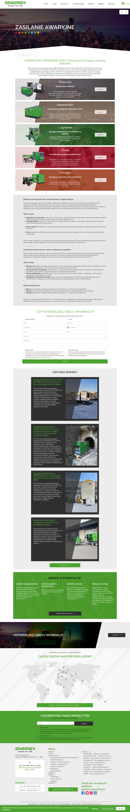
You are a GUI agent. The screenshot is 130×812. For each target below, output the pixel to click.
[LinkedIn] (95, 792)
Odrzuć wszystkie (107, 809)
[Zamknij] (127, 808)
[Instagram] (91, 792)
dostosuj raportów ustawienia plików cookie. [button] (30, 768)
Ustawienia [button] (95, 809)
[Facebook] (83, 792)
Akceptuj (120, 809)
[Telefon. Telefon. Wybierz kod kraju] (69, 327)
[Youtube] (87, 792)
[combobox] (65, 336)
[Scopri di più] (65, 89)
